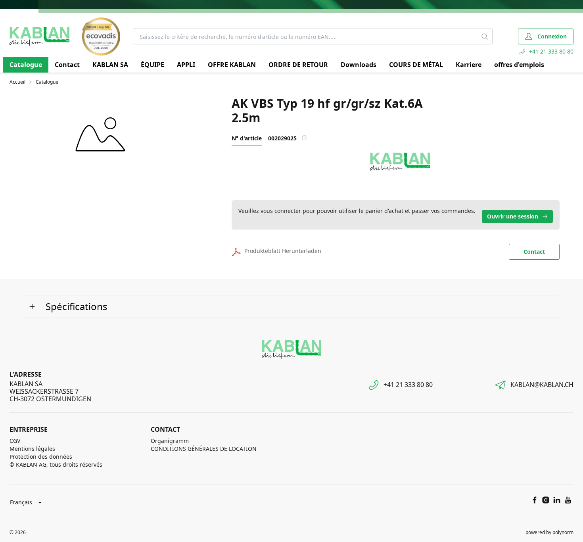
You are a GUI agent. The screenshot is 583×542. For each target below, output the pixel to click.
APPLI (186, 64)
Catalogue (26, 64)
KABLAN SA (110, 64)
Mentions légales (32, 448)
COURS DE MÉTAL (416, 64)
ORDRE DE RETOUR (298, 64)
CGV (15, 440)
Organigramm (170, 440)
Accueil (17, 82)
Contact (67, 64)
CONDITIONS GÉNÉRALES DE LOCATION (204, 448)
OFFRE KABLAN (232, 64)
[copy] (304, 137)
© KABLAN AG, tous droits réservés (56, 464)
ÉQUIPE (152, 64)
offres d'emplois (519, 64)
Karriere (468, 64)
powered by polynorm (549, 532)
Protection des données (41, 456)
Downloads (358, 64)
